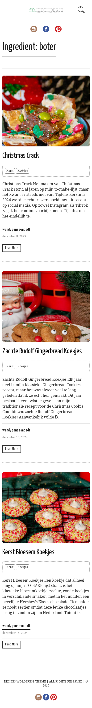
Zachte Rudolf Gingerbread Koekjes (42, 351)
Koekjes (22, 170)
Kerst (9, 170)
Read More (11, 248)
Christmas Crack (20, 155)
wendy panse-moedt (16, 230)
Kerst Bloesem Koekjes (28, 552)
